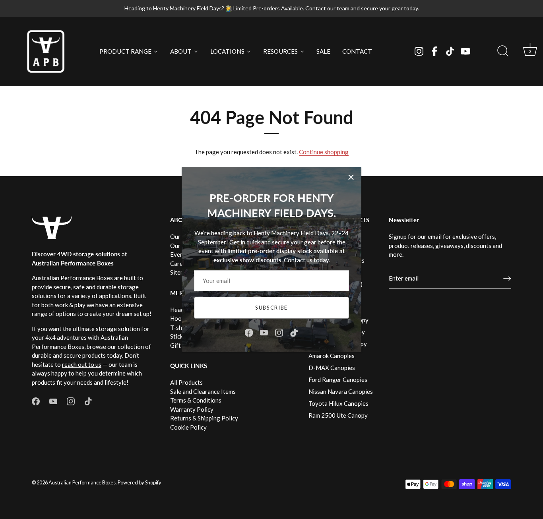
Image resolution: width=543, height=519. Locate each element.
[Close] (351, 177)
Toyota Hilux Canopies (338, 403)
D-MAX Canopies (331, 367)
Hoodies (181, 318)
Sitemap (180, 272)
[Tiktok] (450, 51)
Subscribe (271, 307)
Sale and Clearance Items (203, 391)
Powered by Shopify (139, 482)
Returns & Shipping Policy (204, 418)
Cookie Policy (188, 427)
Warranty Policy (191, 409)
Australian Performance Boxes (82, 482)
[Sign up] (507, 279)
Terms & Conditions (195, 400)
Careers (180, 263)
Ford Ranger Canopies (337, 379)
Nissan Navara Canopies (340, 391)
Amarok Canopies (331, 355)
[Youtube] (465, 51)
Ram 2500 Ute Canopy (338, 415)
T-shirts (180, 327)
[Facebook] (434, 51)
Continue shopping (324, 151)
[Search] (503, 51)
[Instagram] (419, 51)
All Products (186, 382)
